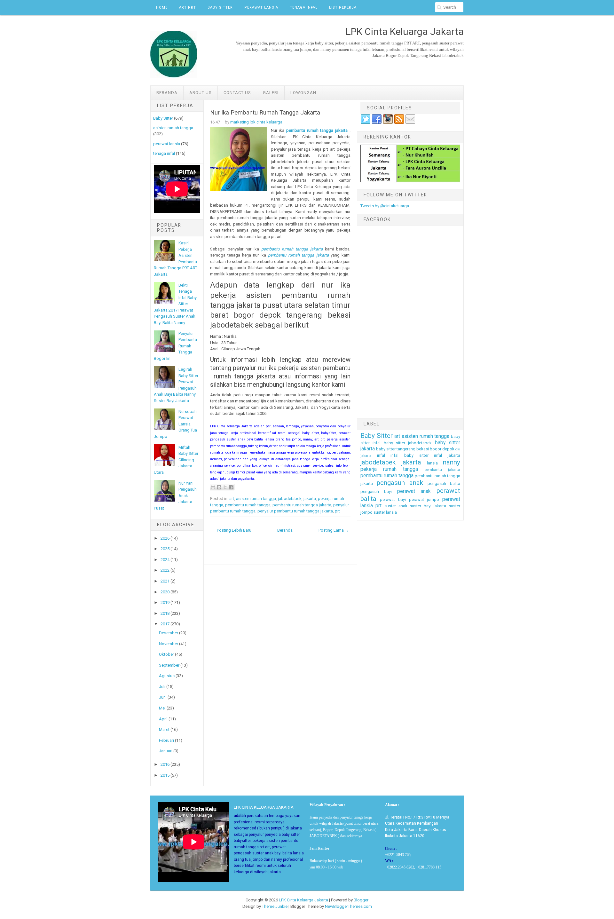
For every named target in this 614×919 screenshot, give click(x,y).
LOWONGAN (303, 92)
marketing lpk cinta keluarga (256, 122)
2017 (165, 624)
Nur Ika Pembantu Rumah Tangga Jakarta (265, 112)
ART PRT (187, 7)
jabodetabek (290, 498)
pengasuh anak (400, 483)
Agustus (167, 675)
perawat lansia (166, 143)
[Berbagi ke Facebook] (231, 487)
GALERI (271, 92)
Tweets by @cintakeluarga (384, 205)
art (231, 498)
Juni (163, 697)
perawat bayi (393, 499)
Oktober (166, 654)
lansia (432, 463)
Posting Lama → (334, 530)
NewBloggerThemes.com (348, 906)
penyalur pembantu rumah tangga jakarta (295, 511)
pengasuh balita (444, 483)
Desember (168, 632)
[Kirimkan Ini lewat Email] (213, 487)
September (169, 665)
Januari (165, 751)
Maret (164, 729)
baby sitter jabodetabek (408, 442)
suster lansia (385, 512)
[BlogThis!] (219, 487)
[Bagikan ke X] (225, 487)
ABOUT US (200, 92)
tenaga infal (164, 153)
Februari (166, 740)
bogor (435, 449)
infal (381, 455)
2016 (165, 764)
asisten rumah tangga (173, 127)
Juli (162, 686)
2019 (165, 602)
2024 (165, 559)
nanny (451, 462)
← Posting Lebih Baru (231, 530)
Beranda (166, 92)
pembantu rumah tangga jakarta (317, 130)
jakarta (309, 498)
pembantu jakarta (442, 469)
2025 (165, 548)
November (168, 643)
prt (337, 511)
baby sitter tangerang (395, 449)
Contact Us (237, 92)
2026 (165, 538)
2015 (165, 775)
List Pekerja (343, 7)
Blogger (361, 900)
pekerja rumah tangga (389, 469)
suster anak (395, 505)
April (163, 719)
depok (448, 449)
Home (162, 7)
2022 (165, 570)
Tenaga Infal (304, 7)
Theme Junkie (274, 906)
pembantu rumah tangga (248, 505)
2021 (165, 581)
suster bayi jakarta (428, 505)
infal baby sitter (409, 455)
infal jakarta (447, 455)
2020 (165, 592)
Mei (162, 708)
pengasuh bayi (376, 491)
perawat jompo (424, 499)
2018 (165, 613)
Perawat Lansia (261, 7)
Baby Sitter (220, 7)
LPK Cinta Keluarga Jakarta (303, 900)
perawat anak (414, 491)
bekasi (422, 449)
